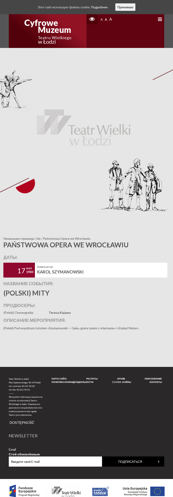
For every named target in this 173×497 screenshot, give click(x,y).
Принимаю (125, 7)
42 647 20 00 (28, 386)
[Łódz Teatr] (47, 31)
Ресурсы (92, 378)
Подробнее (99, 7)
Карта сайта (59, 378)
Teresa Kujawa (60, 312)
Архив (121, 378)
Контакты (156, 382)
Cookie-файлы (121, 382)
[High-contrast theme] (92, 19)
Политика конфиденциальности (72, 382)
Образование (153, 378)
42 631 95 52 (23, 389)
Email (24, 449)
